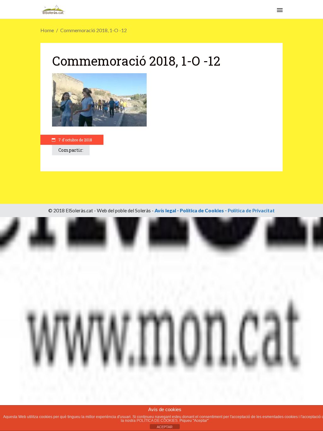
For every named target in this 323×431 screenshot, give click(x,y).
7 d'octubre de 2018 (74, 139)
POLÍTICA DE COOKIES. (158, 420)
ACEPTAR (165, 427)
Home (47, 30)
